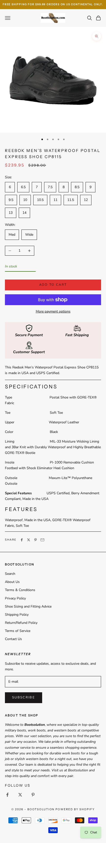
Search (10, 573)
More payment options (53, 311)
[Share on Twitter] (29, 540)
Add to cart (53, 284)
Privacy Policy (15, 598)
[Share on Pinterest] (35, 540)
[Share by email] (42, 540)
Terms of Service (17, 630)
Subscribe (23, 697)
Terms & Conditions (20, 590)
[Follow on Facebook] (7, 794)
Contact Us (13, 639)
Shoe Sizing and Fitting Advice (28, 606)
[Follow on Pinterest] (33, 794)
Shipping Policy (17, 614)
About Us (12, 581)
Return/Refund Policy (21, 622)
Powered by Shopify (75, 809)
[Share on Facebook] (22, 540)
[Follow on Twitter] (20, 794)
